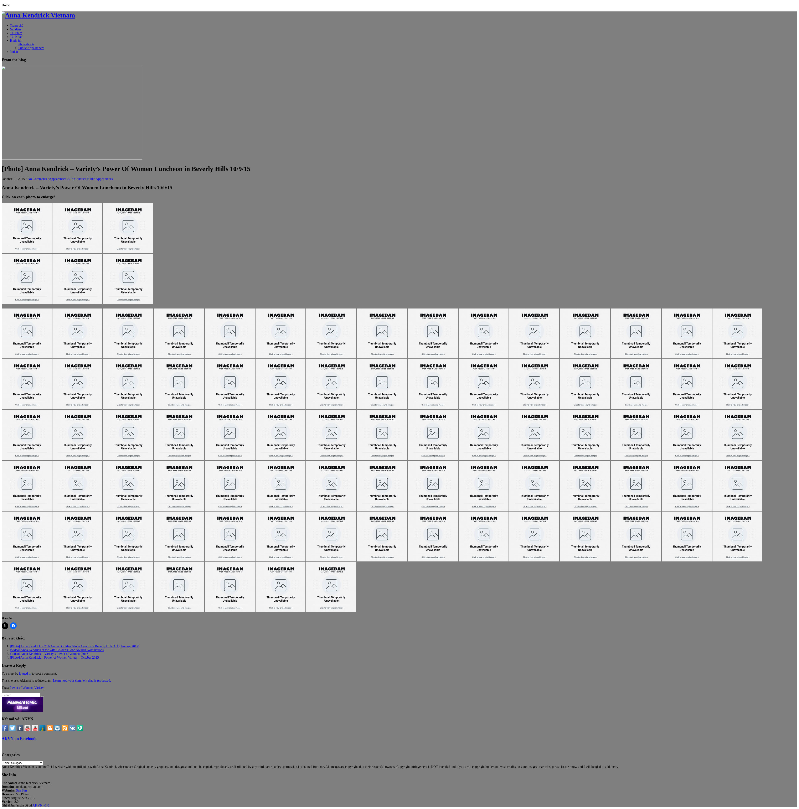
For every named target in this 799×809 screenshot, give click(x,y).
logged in (25, 673)
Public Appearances (31, 48)
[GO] (42, 696)
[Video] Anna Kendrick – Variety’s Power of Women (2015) (49, 653)
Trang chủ (16, 25)
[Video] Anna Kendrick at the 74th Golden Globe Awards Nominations (57, 650)
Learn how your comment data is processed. (82, 680)
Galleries (80, 179)
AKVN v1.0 (40, 805)
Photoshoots (26, 44)
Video (14, 51)
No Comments (37, 179)
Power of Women (21, 687)
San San (21, 790)
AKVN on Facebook (19, 738)
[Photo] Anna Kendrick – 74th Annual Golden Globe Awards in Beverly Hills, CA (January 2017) (74, 646)
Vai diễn (15, 29)
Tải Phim (16, 33)
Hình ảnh (16, 40)
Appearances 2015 (61, 179)
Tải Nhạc (16, 36)
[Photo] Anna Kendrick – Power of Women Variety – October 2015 (54, 657)
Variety (39, 687)
